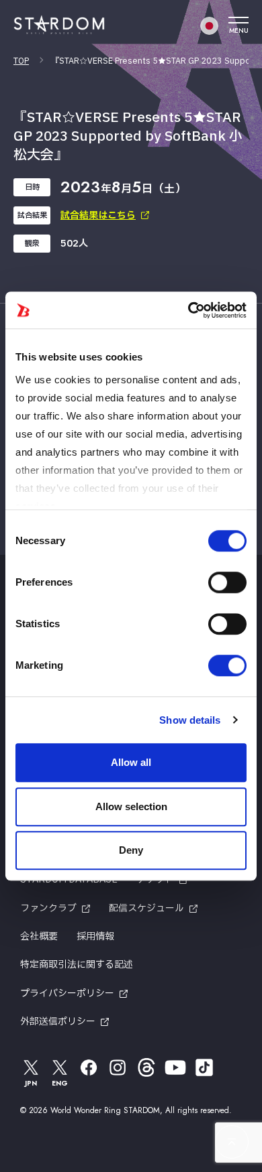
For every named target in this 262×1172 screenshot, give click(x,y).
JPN (31, 1083)
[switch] (227, 582)
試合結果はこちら (98, 215)
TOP (21, 61)
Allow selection (131, 806)
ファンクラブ (48, 908)
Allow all (131, 762)
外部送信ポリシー (57, 1022)
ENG (60, 1083)
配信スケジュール (146, 908)
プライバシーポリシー (67, 993)
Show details (189, 720)
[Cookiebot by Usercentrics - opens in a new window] (188, 310)
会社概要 (39, 936)
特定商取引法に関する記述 (76, 965)
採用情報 (95, 936)
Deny (131, 850)
